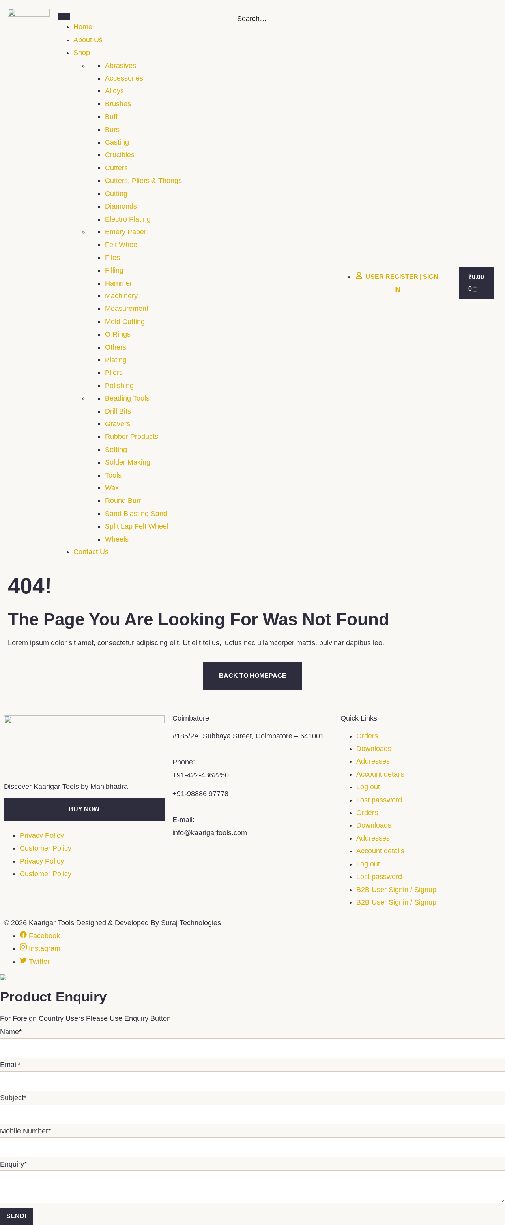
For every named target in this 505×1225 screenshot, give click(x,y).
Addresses (373, 761)
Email (10, 1065)
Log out (368, 787)
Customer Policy (45, 848)
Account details (380, 774)
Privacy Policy (42, 835)
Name (11, 1032)
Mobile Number (25, 1131)
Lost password (379, 800)
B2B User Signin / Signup (396, 890)
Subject (13, 1098)
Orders (367, 736)
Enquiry (13, 1164)
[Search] (315, 18)
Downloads (373, 749)
